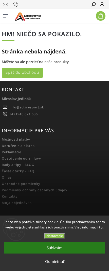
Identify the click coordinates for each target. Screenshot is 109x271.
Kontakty (10, 196)
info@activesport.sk (26, 107)
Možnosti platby (16, 139)
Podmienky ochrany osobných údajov (34, 190)
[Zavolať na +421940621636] (16, 4)
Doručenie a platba (18, 146)
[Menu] (6, 15)
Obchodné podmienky (21, 184)
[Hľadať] (93, 5)
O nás (7, 177)
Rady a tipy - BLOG (18, 165)
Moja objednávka (17, 203)
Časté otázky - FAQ (18, 171)
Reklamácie (11, 152)
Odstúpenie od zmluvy (21, 158)
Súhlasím (55, 247)
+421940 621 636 (23, 114)
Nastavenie (54, 236)
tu (101, 227)
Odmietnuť (54, 261)
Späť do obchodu (22, 72)
